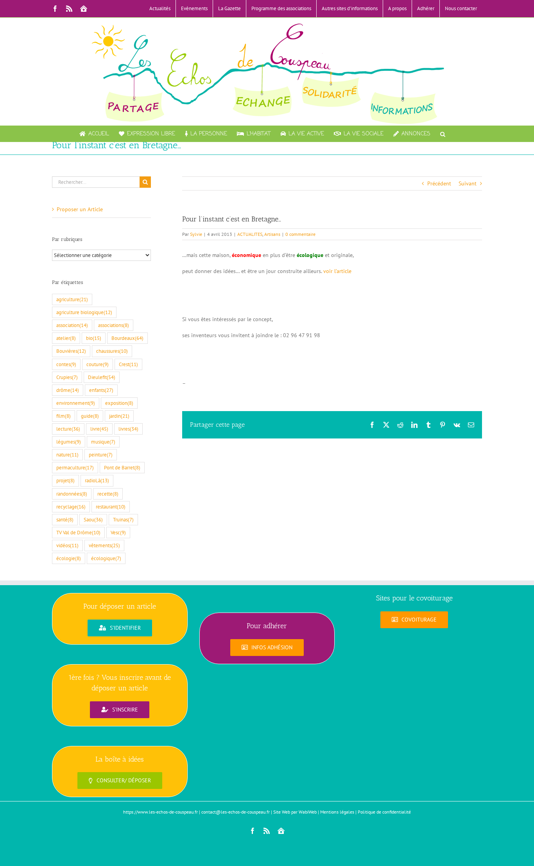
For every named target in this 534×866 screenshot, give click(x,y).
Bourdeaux (127, 338)
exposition (119, 403)
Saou (93, 519)
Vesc (118, 532)
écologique (106, 558)
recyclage (71, 506)
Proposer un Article (80, 209)
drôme (67, 390)
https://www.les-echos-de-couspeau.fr (160, 812)
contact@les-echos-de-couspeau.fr (235, 812)
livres (128, 429)
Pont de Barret (122, 467)
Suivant (468, 183)
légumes (68, 441)
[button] (442, 134)
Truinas (123, 519)
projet (65, 480)
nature (67, 454)
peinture (101, 454)
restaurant (110, 506)
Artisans (272, 234)
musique (103, 441)
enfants (101, 390)
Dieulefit (101, 377)
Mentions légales (337, 812)
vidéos (67, 545)
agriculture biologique (84, 312)
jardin (119, 416)
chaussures (112, 351)
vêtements (104, 545)
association (72, 325)
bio (93, 338)
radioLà (97, 480)
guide (90, 416)
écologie (68, 558)
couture (97, 364)
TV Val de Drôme (78, 532)
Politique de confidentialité (384, 812)
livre (99, 429)
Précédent (439, 183)
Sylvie (196, 234)
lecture (68, 429)
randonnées (71, 493)
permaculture (75, 467)
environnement (75, 403)
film (63, 416)
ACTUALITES (249, 234)
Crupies (67, 377)
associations (113, 325)
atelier (66, 338)
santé (64, 519)
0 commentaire (300, 234)
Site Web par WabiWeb (295, 812)
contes (66, 364)
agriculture (72, 299)
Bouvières (71, 351)
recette (107, 493)
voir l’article (337, 271)
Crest (128, 364)
